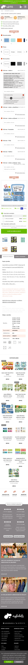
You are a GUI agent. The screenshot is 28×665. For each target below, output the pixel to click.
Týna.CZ (22, 511)
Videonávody (4, 638)
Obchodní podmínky (18, 634)
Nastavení (18, 661)
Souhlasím (8, 661)
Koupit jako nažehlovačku (9, 224)
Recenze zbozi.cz (8, 536)
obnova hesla (17, 649)
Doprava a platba (18, 631)
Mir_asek (23, 524)
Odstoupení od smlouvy (19, 640)
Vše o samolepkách (5, 631)
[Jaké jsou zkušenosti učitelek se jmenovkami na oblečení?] (14, 550)
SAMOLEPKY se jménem (9, 10)
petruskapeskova (7, 525)
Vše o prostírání (5, 634)
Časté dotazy (4, 640)
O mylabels (4, 647)
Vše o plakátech (5, 636)
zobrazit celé (4, 573)
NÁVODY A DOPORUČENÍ (9, 302)
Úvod (2, 10)
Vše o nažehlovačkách (6, 633)
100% (11, 98)
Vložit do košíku (14, 231)
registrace (17, 646)
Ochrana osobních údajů (19, 636)
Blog (2, 646)
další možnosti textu (21, 114)
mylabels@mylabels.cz (9, 623)
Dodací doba (17, 633)
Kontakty (3, 649)
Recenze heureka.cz (19, 536)
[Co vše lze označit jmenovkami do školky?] (14, 584)
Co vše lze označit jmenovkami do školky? (13, 594)
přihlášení (16, 647)
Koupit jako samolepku (9, 213)
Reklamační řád (17, 638)
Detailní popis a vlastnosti (7, 28)
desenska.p (10, 511)
